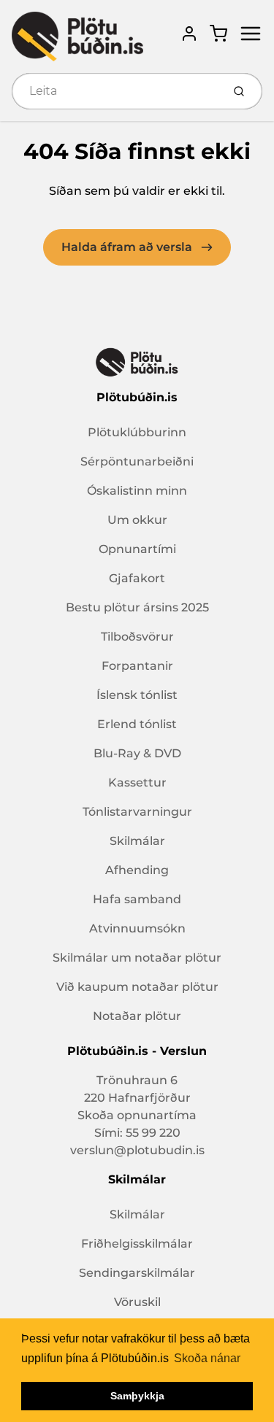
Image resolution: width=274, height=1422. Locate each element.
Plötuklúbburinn (137, 432)
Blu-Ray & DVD (137, 753)
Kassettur (137, 782)
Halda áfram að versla (128, 247)
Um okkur (137, 520)
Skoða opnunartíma (137, 1115)
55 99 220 (153, 1133)
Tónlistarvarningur (137, 812)
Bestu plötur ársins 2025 (137, 607)
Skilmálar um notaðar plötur (137, 958)
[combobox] (115, 91)
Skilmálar (137, 841)
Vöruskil (137, 1302)
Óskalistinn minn (137, 491)
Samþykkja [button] (137, 1396)
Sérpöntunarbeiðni (137, 461)
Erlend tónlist (137, 724)
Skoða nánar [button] (207, 1358)
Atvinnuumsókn (137, 928)
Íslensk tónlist (137, 695)
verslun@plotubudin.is (137, 1150)
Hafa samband (137, 899)
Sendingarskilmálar (137, 1273)
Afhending (137, 870)
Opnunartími (137, 549)
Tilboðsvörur (137, 637)
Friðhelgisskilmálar (137, 1244)
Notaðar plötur (137, 1016)
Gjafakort (137, 578)
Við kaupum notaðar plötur (137, 987)
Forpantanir (137, 666)
